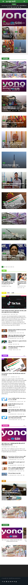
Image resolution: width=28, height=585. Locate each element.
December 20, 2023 (15, 207)
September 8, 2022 (15, 238)
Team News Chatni (7, 71)
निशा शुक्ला (10, 344)
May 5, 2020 (15, 344)
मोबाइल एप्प (3, 296)
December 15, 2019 (5, 286)
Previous (3, 67)
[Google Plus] (9, 7)
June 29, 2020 (13, 314)
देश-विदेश (4, 292)
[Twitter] (17, 7)
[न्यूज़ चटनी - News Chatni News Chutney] (11, 1)
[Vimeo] (19, 7)
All (24, 355)
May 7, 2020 (19, 338)
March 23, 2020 (15, 349)
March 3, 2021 (15, 407)
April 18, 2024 (14, 166)
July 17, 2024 (14, 110)
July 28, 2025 (14, 90)
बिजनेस (8, 292)
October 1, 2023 (15, 71)
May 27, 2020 (20, 419)
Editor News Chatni (13, 419)
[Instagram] (11, 7)
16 (10, 286)
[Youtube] (20, 7)
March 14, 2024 (15, 187)
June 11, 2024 (14, 146)
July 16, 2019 (20, 287)
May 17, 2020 (19, 332)
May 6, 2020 (10, 494)
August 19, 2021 (20, 401)
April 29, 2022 (14, 259)
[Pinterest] (15, 7)
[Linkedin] (13, 7)
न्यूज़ (4, 21)
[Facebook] (7, 7)
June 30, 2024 (14, 126)
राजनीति (4, 253)
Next (24, 67)
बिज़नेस (4, 217)
